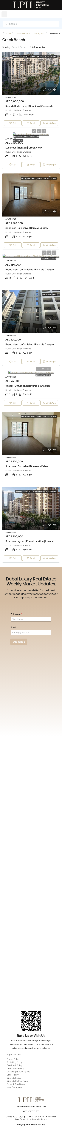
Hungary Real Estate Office (31, 1124)
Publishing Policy (14, 1062)
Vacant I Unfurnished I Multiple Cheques (27, 385)
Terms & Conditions (16, 1084)
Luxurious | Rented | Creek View (23, 147)
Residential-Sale (21, 137)
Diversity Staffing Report (18, 1081)
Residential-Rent (49, 259)
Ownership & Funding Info (18, 1071)
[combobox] (21, 47)
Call (14, 123)
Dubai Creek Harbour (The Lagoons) (30, 33)
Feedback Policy (14, 1065)
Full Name (16, 614)
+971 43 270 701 (31, 1111)
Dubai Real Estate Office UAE (31, 1106)
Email (32, 123)
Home (8, 33)
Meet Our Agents (14, 1087)
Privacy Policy (13, 1059)
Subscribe (19, 641)
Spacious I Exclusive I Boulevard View (26, 227)
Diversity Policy (14, 1078)
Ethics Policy (13, 1075)
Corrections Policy (15, 1068)
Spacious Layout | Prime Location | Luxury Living (32, 541)
